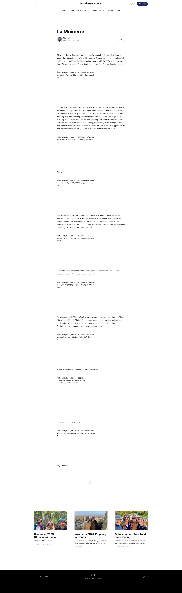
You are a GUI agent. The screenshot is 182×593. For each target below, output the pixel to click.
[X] (91, 575)
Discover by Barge (83, 10)
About (118, 10)
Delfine (71, 10)
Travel (102, 10)
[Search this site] (35, 3)
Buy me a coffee (97, 578)
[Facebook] (94, 575)
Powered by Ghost (142, 577)
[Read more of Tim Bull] (59, 39)
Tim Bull (66, 38)
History (110, 10)
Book (95, 10)
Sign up (87, 578)
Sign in (132, 4)
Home (64, 10)
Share (121, 39)
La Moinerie (61, 61)
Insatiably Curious (91, 4)
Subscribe (142, 4)
